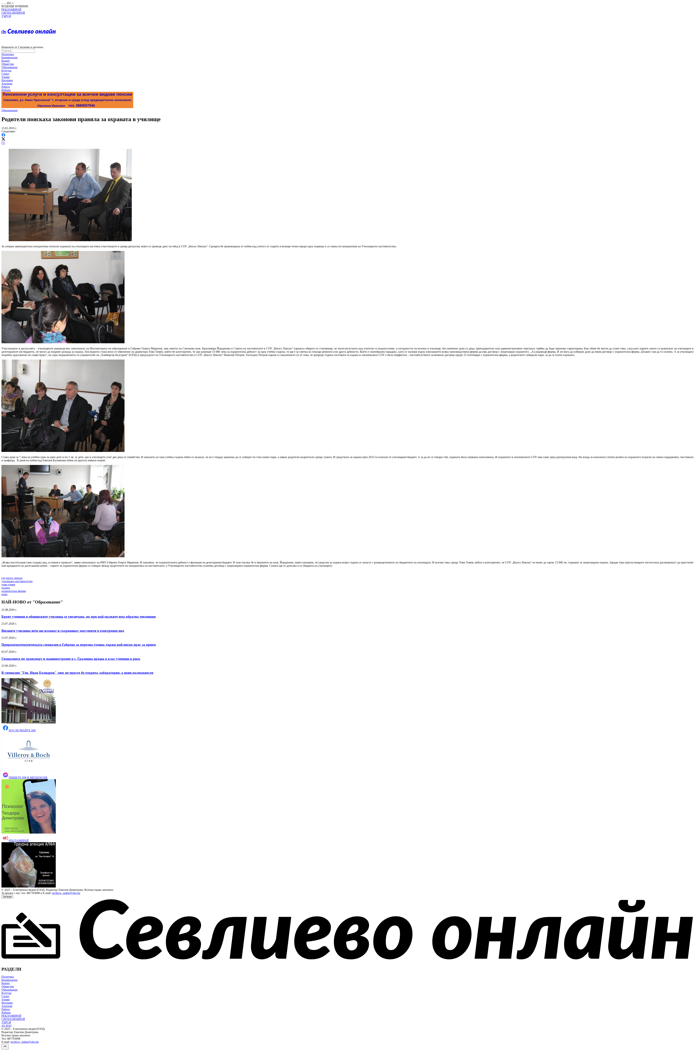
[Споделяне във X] (3, 139)
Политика (7, 54)
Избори (6, 90)
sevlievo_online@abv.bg (66, 893)
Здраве (5, 77)
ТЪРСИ (6, 16)
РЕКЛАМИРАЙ (11, 9)
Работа (5, 86)
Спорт (5, 73)
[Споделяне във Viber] (3, 144)
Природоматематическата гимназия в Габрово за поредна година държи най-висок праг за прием (78, 645)
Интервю (7, 80)
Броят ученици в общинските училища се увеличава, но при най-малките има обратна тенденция (78, 616)
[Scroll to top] (5, 1047)
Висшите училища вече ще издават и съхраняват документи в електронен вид (62, 631)
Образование (9, 67)
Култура (6, 70)
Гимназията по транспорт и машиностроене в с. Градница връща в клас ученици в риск (70, 659)
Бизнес (5, 60)
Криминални (9, 57)
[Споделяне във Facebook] (3, 135)
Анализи (6, 83)
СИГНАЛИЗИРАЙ (13, 12)
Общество (7, 64)
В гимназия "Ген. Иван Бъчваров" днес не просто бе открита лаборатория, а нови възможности (77, 673)
